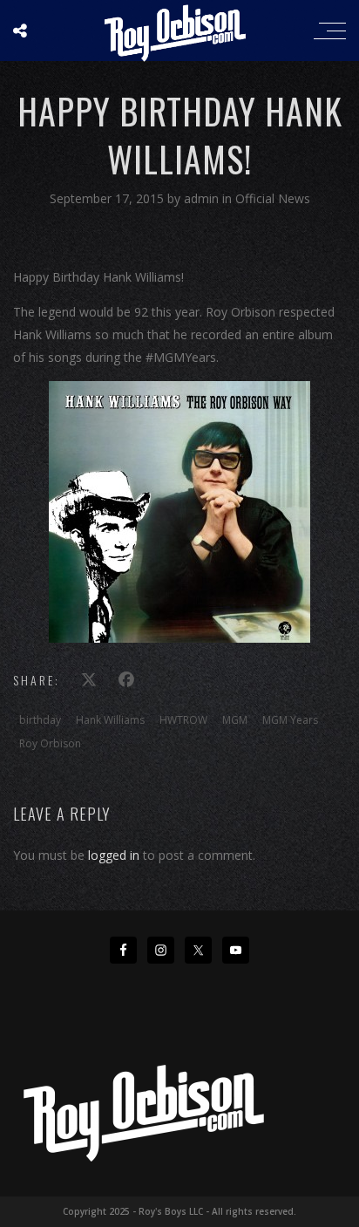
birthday (40, 719)
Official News (272, 198)
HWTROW (183, 719)
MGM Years (290, 719)
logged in (113, 855)
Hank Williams (110, 719)
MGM (234, 719)
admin (203, 198)
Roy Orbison (50, 743)
